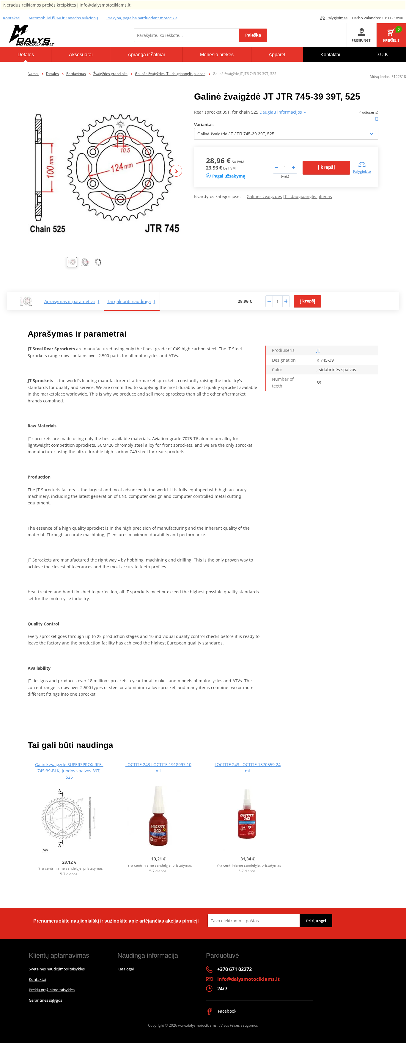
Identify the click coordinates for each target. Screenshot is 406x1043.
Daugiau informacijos (281, 112)
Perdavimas (76, 73)
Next (176, 171)
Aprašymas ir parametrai (69, 301)
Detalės (52, 73)
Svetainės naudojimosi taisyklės (57, 969)
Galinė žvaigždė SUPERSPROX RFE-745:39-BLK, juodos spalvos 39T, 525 (69, 771)
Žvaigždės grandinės (110, 73)
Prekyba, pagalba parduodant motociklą (141, 18)
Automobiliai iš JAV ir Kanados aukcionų (63, 18)
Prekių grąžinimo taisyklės (52, 989)
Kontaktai (11, 18)
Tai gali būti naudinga (129, 301)
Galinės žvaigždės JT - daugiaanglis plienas (170, 73)
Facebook (226, 1011)
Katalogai (125, 969)
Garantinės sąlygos (45, 1000)
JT (376, 118)
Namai (33, 73)
